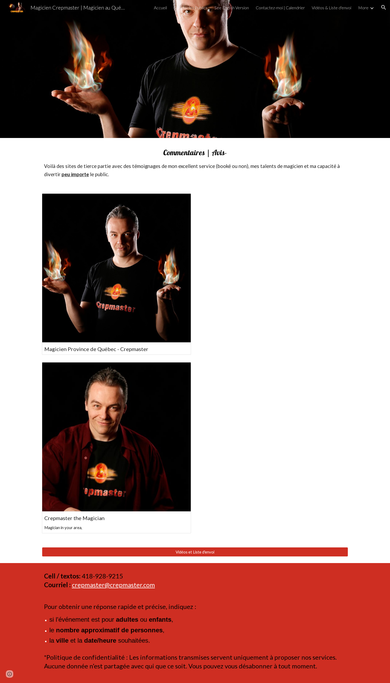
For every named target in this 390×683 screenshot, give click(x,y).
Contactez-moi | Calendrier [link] (280, 7)
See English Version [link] (231, 7)
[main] (195, 162)
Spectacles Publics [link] (190, 7)
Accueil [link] (160, 7)
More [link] (363, 7)
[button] (383, 7)
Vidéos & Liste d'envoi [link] (331, 7)
